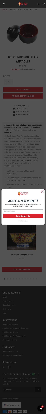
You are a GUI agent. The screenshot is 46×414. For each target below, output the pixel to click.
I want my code (23, 216)
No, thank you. (22, 221)
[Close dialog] (42, 191)
